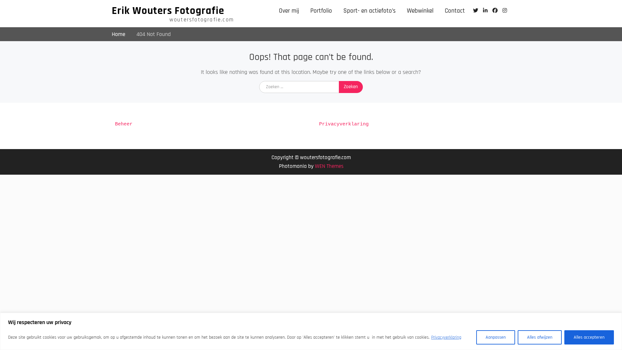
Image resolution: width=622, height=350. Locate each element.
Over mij (289, 11)
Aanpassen (496, 337)
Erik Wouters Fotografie (168, 11)
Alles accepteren (589, 337)
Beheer (123, 124)
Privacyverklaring (446, 337)
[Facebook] (495, 10)
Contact (455, 11)
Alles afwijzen (539, 337)
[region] (311, 331)
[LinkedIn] (485, 10)
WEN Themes (329, 166)
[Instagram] (505, 10)
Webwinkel (420, 11)
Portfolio (321, 11)
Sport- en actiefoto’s (369, 11)
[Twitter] (475, 10)
